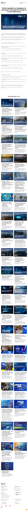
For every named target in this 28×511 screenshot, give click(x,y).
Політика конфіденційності (5, 497)
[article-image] (7, 103)
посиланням (19, 71)
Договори (2, 487)
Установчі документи (4, 494)
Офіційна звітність (4, 493)
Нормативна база (3, 490)
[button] (26, 3)
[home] (3, 3)
